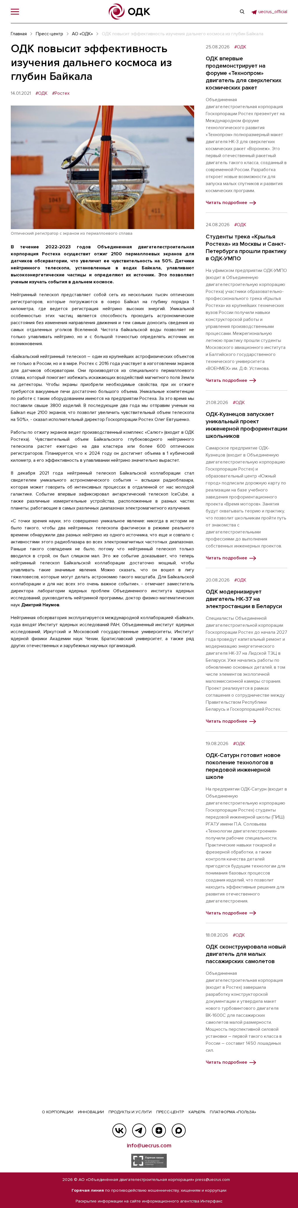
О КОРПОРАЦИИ (57, 1111)
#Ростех (61, 93)
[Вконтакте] (119, 1130)
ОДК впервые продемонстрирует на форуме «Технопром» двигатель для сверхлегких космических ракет (243, 73)
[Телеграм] (139, 1130)
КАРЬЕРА (197, 1111)
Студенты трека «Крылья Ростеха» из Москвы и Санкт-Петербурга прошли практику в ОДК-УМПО (246, 247)
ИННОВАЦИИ (91, 1111)
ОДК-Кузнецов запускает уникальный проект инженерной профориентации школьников (246, 425)
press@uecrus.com (212, 1179)
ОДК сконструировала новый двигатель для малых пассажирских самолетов (246, 954)
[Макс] (179, 1130)
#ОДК (41, 93)
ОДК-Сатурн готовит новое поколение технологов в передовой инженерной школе (243, 766)
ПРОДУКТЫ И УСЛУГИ (130, 1111)
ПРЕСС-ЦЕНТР (170, 1111)
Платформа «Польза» (233, 1111)
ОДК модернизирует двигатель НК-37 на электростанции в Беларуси (244, 599)
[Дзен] (159, 1130)
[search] (242, 11)
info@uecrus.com (149, 1145)
